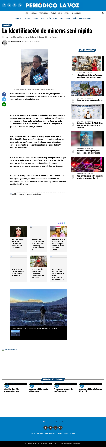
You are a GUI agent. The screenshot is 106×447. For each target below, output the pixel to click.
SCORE (42, 18)
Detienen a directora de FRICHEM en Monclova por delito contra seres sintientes (90, 125)
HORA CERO (27, 18)
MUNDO (55, 18)
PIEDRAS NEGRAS (50, 433)
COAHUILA (18, 18)
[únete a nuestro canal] (53, 363)
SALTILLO (72, 433)
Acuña (60, 13)
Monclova (34, 13)
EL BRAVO (35, 18)
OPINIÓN (68, 18)
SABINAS (59, 433)
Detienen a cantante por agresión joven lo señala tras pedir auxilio (88, 152)
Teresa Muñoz (16, 41)
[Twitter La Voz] (50, 428)
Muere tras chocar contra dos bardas (90, 100)
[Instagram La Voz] (55, 428)
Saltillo (66, 13)
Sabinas (53, 13)
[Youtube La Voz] (60, 428)
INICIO (33, 433)
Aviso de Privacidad (84, 18)
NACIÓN (49, 18)
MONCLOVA (40, 433)
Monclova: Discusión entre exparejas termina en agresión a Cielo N (90, 177)
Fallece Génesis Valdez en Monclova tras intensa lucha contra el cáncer (89, 76)
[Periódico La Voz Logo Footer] (53, 421)
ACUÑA (66, 433)
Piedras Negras (43, 13)
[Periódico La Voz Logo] (53, 5)
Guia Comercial (76, 13)
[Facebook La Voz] (45, 428)
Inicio (26, 13)
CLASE (61, 18)
